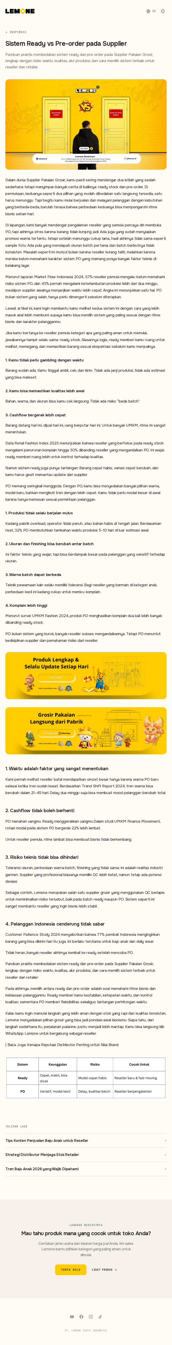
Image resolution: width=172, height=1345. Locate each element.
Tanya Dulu (71, 1270)
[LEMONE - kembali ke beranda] (19, 11)
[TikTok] (100, 1317)
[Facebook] (81, 1317)
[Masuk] (163, 11)
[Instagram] (91, 1317)
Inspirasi (18, 32)
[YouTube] (72, 1317)
